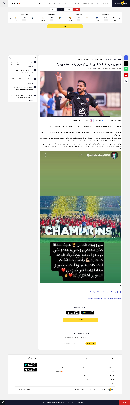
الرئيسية (105, 3)
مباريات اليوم (57, 3)
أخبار (98, 3)
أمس (68, 9)
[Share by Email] (126, 75)
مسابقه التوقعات (88, 3)
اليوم (61, 9)
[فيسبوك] (100, 120)
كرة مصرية (108, 59)
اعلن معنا (83, 389)
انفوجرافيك (85, 364)
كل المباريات (65, 26)
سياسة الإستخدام (93, 389)
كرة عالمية (85, 375)
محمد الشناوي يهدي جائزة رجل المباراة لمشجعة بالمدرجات (104, 298)
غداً (53, 9)
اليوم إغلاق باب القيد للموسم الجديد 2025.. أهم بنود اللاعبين (104, 292)
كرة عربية (86, 371)
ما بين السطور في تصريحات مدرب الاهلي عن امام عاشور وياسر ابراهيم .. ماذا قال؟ (62, 402)
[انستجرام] (88, 120)
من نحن (103, 389)
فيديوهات (76, 3)
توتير (113, 120)
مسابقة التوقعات (109, 367)
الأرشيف (77, 389)
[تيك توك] (77, 120)
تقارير (87, 379)
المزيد (10, 57)
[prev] (120, 17)
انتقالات (48, 3)
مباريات (112, 383)
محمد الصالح (115, 68)
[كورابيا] (121, 3)
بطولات (67, 3)
